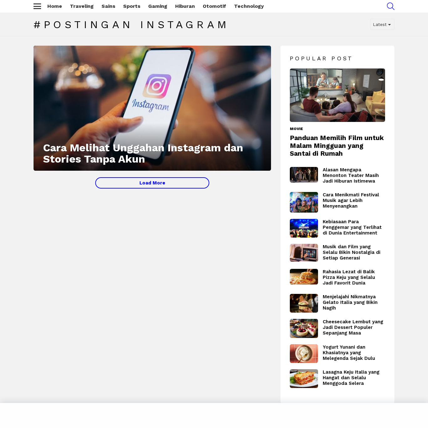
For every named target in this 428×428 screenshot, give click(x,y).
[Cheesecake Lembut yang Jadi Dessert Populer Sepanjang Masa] (304, 328)
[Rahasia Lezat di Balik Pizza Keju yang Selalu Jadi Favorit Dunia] (304, 277)
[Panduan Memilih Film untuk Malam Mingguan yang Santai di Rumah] (337, 95)
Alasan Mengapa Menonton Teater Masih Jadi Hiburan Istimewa (351, 175)
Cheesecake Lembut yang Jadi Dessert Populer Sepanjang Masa (353, 327)
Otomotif (214, 6)
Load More (152, 183)
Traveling (82, 6)
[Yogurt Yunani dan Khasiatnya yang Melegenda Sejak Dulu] (304, 353)
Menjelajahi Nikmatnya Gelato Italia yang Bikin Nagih (350, 302)
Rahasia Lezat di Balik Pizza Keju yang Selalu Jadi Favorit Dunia (349, 277)
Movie (296, 129)
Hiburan (185, 6)
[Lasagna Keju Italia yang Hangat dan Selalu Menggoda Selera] (304, 378)
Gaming (157, 6)
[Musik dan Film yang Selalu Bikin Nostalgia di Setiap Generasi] (304, 253)
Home (54, 6)
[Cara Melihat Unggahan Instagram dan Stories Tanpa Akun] (152, 108)
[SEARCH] (390, 6)
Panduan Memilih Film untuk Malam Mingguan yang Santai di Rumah (337, 146)
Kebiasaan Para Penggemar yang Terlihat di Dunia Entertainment (352, 227)
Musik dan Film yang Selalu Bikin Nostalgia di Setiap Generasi (351, 252)
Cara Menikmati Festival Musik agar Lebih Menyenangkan (351, 200)
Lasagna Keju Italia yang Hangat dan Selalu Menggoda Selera (351, 377)
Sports (131, 6)
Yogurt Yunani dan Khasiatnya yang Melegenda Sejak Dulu (349, 352)
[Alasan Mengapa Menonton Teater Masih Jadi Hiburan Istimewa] (304, 175)
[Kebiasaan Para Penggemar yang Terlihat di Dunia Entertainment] (304, 228)
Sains (108, 6)
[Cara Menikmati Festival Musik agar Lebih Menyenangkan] (304, 202)
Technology (249, 6)
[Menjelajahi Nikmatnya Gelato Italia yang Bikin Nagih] (304, 303)
